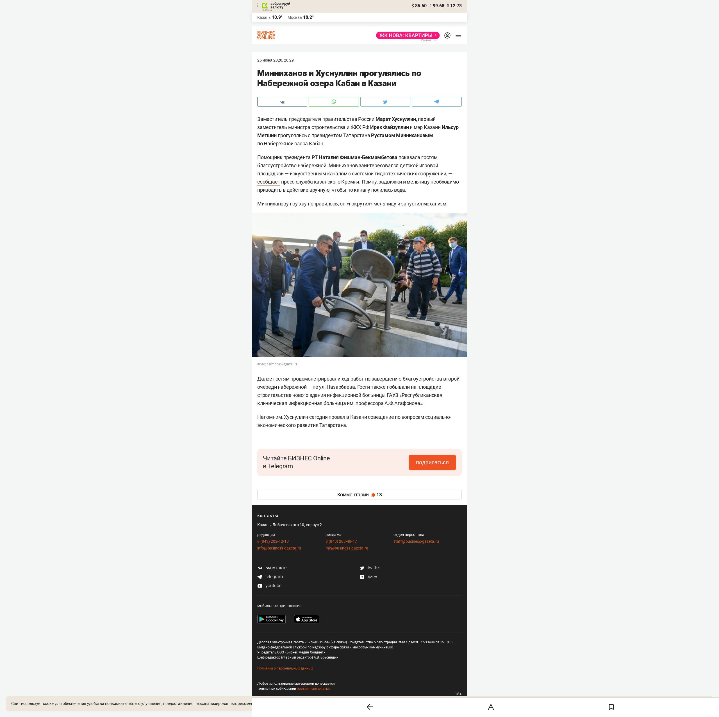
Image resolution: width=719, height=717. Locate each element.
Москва (295, 17)
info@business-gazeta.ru (279, 548)
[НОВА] (406, 35)
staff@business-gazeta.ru (416, 541)
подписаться (432, 462)
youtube (272, 585)
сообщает (268, 182)
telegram (273, 576)
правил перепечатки (313, 689)
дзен (372, 576)
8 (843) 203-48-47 (341, 541)
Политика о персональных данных (285, 668)
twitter (373, 567)
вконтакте (275, 567)
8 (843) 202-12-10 (273, 541)
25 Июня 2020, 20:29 (275, 60)
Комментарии (359, 494)
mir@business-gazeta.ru (347, 548)
